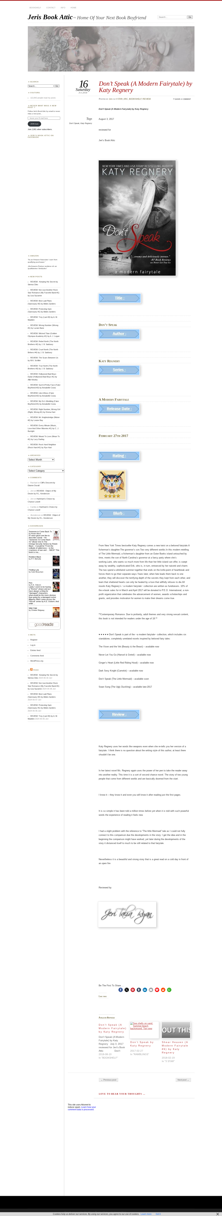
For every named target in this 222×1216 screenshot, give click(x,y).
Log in (32, 645)
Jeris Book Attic (50, 17)
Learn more (146, 1214)
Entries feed (35, 650)
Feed (36, 670)
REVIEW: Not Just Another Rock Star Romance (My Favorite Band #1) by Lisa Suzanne (43, 293)
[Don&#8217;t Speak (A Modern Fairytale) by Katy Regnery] (114, 1040)
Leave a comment (183, 99)
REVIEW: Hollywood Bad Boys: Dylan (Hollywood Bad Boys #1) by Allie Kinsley (42, 377)
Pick (30, 583)
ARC (125, 99)
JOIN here (34, 124)
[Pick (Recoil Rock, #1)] (56, 591)
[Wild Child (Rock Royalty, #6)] (56, 617)
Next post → (183, 1080)
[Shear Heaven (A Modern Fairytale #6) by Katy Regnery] (176, 1030)
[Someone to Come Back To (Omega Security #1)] (56, 540)
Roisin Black (36, 533)
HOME (73, 8)
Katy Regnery (86, 123)
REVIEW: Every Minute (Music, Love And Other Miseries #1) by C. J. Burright (43, 428)
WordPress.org (36, 661)
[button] (120, 990)
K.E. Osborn (36, 585)
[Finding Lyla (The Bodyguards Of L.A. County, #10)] (56, 579)
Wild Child (33, 608)
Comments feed (37, 656)
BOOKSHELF (35, 8)
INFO (63, 8)
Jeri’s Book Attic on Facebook (41, 136)
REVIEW (147, 99)
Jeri (111, 99)
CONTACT (51, 8)
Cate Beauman (37, 572)
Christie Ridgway (37, 610)
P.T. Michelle (36, 559)
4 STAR (119, 99)
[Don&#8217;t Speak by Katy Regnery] (144, 1030)
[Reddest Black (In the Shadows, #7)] (56, 565)
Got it (158, 1214)
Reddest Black (35, 557)
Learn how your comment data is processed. (82, 1108)
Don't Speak (74, 123)
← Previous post (108, 1080)
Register (33, 640)
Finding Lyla (34, 570)
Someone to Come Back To (40, 532)
